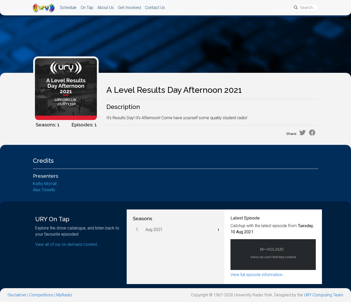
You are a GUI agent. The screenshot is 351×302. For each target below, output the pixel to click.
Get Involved (129, 7)
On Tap (87, 7)
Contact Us (155, 7)
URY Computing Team (323, 295)
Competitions (41, 295)
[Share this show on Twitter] (302, 132)
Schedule (68, 7)
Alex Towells (44, 189)
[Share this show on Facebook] (312, 132)
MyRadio (64, 295)
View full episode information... (257, 274)
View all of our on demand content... (67, 244)
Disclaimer (17, 295)
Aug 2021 (154, 229)
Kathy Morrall (45, 183)
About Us (105, 7)
